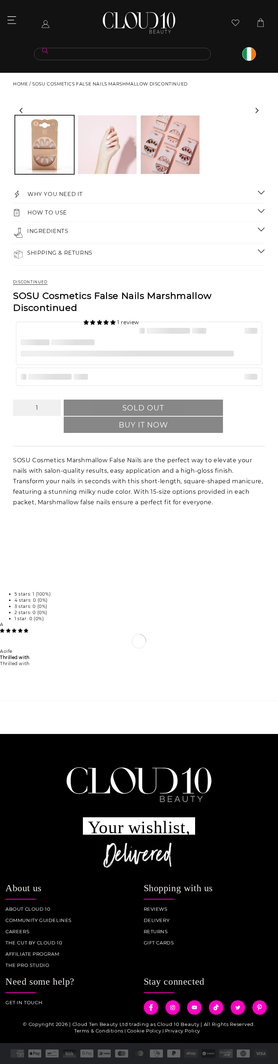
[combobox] (122, 54)
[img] (14, 630)
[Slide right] (257, 110)
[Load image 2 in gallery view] (107, 145)
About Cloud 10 (27, 909)
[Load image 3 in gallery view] (170, 145)
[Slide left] (21, 110)
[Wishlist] (235, 22)
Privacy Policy (182, 1031)
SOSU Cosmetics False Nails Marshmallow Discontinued (110, 84)
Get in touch (23, 1002)
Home (20, 84)
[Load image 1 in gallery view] (44, 145)
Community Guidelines (38, 920)
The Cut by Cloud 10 (33, 942)
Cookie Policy (144, 1031)
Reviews (156, 909)
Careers (17, 931)
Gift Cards (159, 942)
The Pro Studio (27, 965)
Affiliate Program (32, 954)
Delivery (157, 920)
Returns (156, 931)
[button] (101, 322)
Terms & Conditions (98, 1031)
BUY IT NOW (143, 425)
